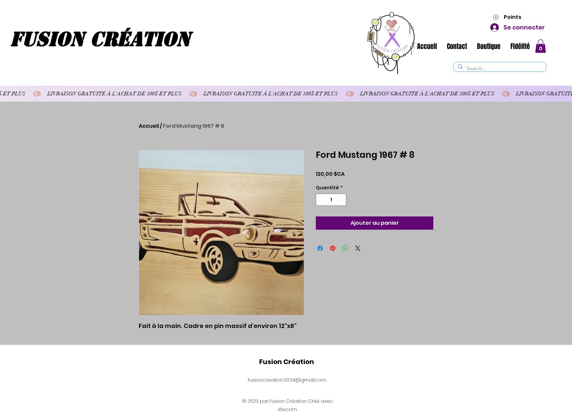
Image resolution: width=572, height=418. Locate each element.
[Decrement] (321, 200)
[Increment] (341, 200)
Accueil (149, 126)
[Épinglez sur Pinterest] (333, 248)
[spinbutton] (331, 200)
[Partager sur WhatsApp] (345, 248)
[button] (540, 46)
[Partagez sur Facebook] (320, 248)
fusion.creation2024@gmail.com (287, 379)
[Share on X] (358, 248)
